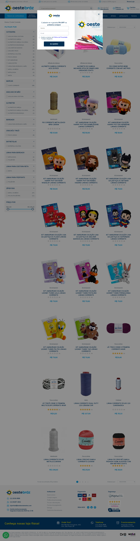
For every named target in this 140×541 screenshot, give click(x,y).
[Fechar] (99, 14)
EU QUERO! (54, 44)
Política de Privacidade (60, 37)
